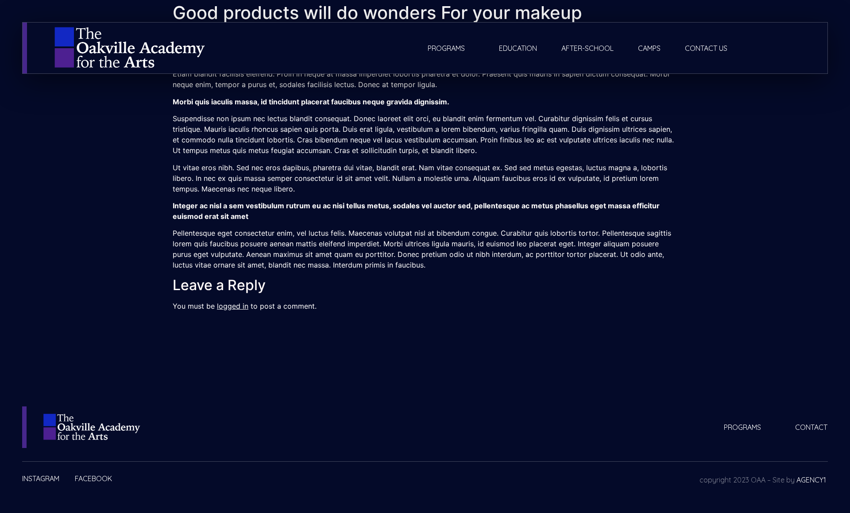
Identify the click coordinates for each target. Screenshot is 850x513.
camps (649, 48)
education (518, 48)
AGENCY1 (811, 479)
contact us (706, 48)
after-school (587, 48)
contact (811, 427)
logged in (232, 306)
